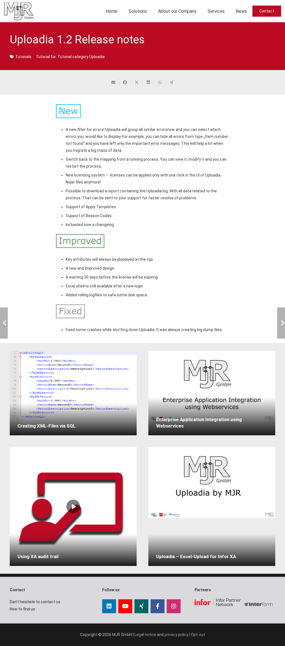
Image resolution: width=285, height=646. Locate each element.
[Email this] (113, 82)
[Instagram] (174, 606)
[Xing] (141, 606)
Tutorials (23, 56)
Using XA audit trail (38, 556)
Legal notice (145, 634)
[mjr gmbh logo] (18, 11)
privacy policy (176, 634)
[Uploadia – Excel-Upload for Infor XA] (211, 482)
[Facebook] (157, 606)
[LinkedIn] (109, 606)
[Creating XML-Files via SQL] (73, 393)
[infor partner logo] (218, 602)
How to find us (22, 609)
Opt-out (198, 634)
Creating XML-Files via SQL (46, 426)
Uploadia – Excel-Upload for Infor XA (196, 556)
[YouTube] (125, 606)
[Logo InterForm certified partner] (259, 607)
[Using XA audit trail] (73, 506)
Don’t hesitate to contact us (35, 602)
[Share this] (125, 82)
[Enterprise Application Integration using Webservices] (211, 386)
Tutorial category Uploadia (81, 56)
